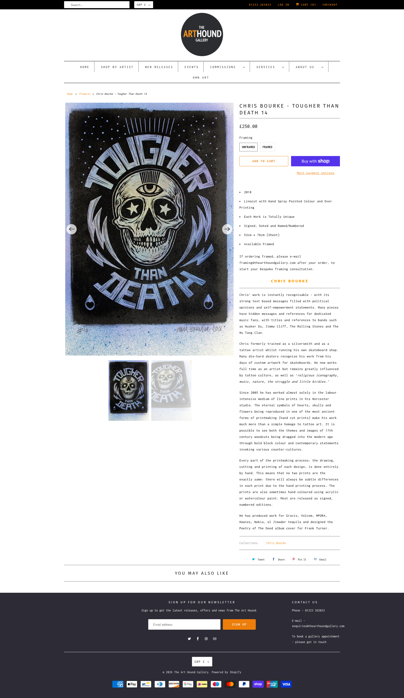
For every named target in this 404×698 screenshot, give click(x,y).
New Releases (159, 67)
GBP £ (141, 4)
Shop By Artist (117, 67)
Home (85, 67)
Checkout (330, 4)
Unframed (248, 147)
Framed (267, 147)
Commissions (225, 67)
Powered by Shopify (226, 672)
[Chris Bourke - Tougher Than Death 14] (149, 229)
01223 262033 (260, 4)
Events (192, 67)
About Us (307, 67)
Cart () (307, 4)
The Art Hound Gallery (191, 672)
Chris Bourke (276, 543)
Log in (283, 4)
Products (84, 93)
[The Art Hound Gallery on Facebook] (198, 639)
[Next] (227, 229)
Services (268, 67)
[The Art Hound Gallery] (202, 34)
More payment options (315, 173)
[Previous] (71, 229)
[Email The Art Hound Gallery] (215, 639)
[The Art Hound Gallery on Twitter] (189, 639)
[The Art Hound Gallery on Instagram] (206, 639)
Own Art (201, 77)
